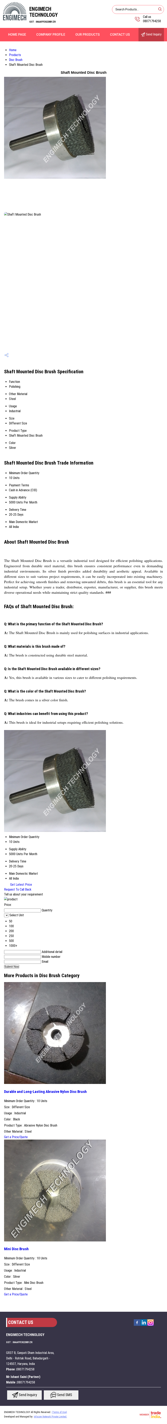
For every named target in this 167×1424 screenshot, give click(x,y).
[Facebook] (137, 1325)
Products (15, 55)
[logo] (14, 19)
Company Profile (50, 34)
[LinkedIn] (144, 1325)
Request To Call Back (17, 889)
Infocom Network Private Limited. (50, 1416)
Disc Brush (15, 60)
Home (12, 50)
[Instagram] (150, 1325)
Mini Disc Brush (16, 1249)
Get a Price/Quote (16, 1137)
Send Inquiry (153, 34)
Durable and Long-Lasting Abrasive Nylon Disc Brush (45, 1091)
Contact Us (120, 34)
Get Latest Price (20, 885)
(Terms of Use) (59, 1412)
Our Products (87, 34)
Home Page (17, 34)
